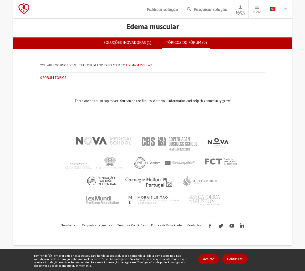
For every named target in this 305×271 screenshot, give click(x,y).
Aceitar (208, 259)
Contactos (194, 225)
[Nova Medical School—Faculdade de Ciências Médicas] (104, 141)
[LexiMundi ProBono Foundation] (102, 200)
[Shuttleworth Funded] (200, 181)
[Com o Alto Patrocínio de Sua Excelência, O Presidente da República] (95, 163)
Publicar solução (162, 9)
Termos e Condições (131, 225)
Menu (257, 11)
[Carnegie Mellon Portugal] (149, 182)
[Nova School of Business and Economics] (218, 143)
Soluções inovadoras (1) (127, 42)
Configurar (235, 259)
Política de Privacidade (166, 225)
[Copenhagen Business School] (169, 144)
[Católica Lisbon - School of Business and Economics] (204, 200)
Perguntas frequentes (97, 225)
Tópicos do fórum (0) (188, 44)
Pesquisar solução (210, 9)
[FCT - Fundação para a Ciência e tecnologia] (222, 162)
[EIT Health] (165, 163)
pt (281, 9)
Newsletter (68, 225)
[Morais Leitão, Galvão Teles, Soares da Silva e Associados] (154, 200)
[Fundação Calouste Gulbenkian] (102, 181)
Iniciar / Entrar (240, 13)
